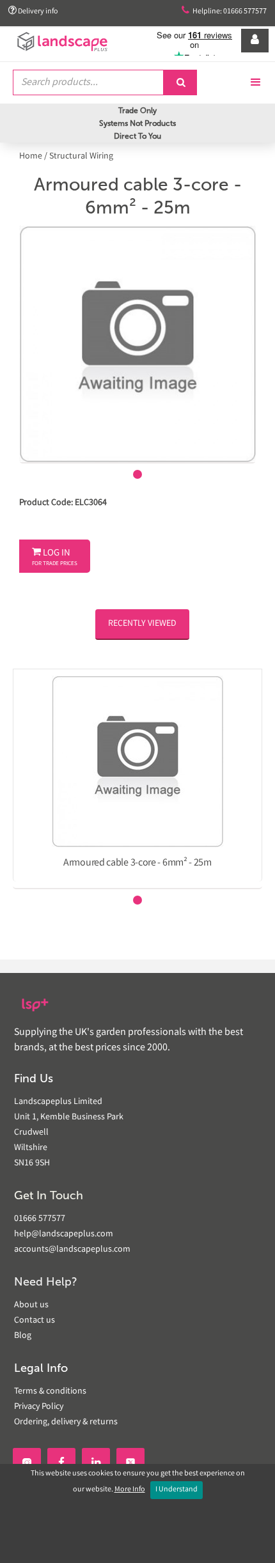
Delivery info (33, 11)
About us (31, 1305)
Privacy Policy (38, 1407)
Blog (22, 1336)
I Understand (176, 1489)
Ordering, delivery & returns (66, 1422)
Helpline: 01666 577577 (224, 11)
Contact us (34, 1320)
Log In (54, 557)
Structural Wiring (81, 156)
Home (31, 156)
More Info (129, 1489)
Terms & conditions (50, 1391)
